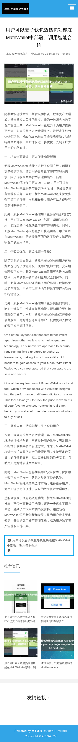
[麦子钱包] (15, 8)
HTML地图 (60, 730)
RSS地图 (48, 730)
